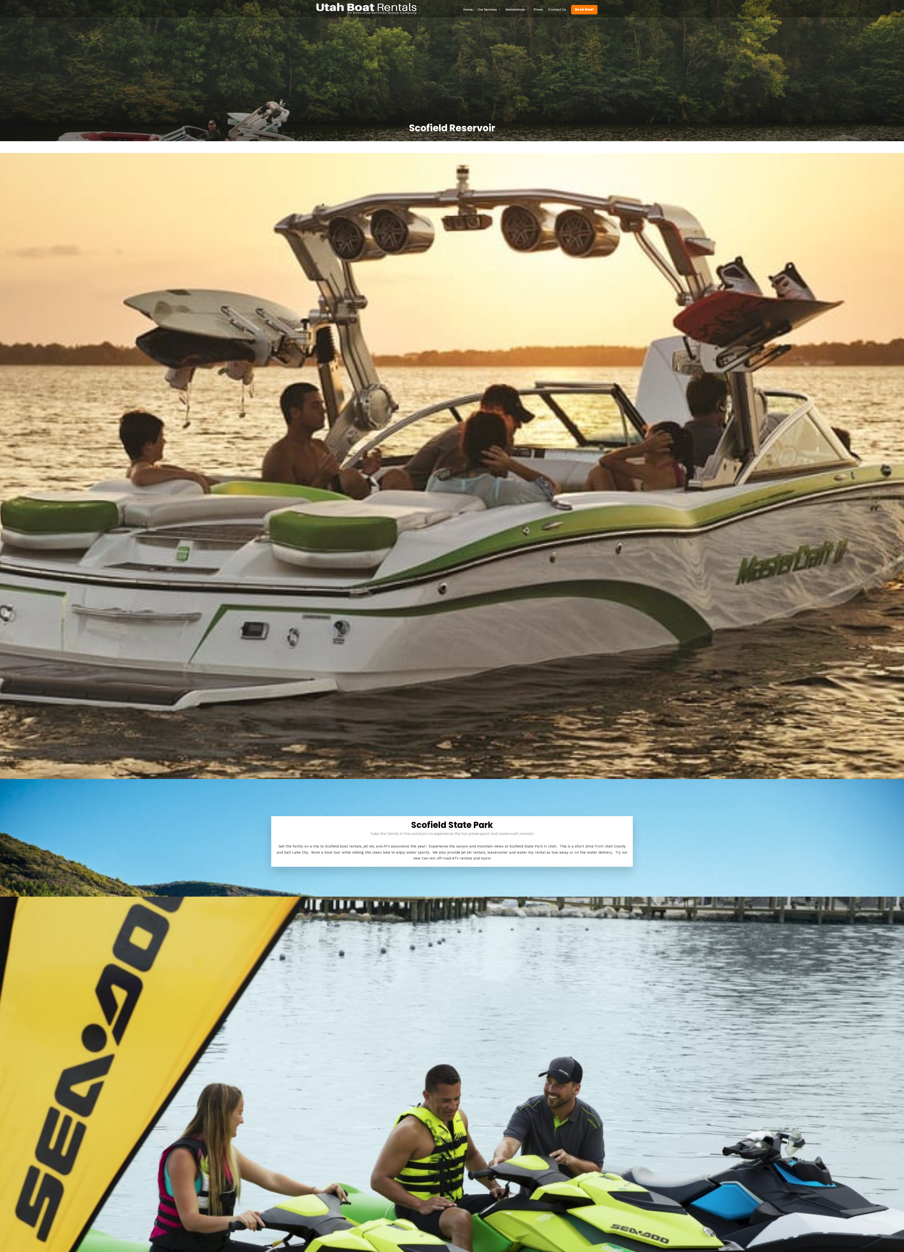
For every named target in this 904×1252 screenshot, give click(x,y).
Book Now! (584, 9)
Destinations (515, 9)
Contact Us (557, 9)
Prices (538, 9)
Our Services (487, 9)
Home (467, 9)
